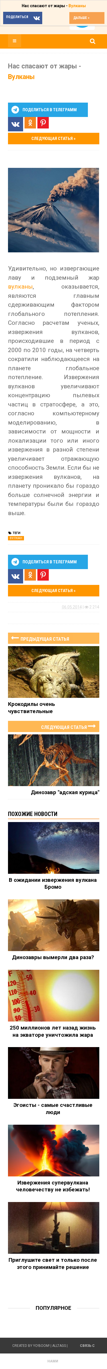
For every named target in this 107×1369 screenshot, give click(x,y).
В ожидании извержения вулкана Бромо (53, 883)
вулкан (16, 538)
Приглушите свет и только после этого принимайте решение (53, 1263)
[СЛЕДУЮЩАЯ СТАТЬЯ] (53, 721)
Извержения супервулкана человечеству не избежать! (53, 1186)
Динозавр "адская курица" (65, 792)
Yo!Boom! (41, 1346)
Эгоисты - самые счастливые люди (52, 1108)
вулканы (20, 286)
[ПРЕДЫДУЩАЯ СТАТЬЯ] (53, 632)
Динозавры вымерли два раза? (53, 957)
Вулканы (77, 5)
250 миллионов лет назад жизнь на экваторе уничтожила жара (53, 1031)
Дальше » (81, 18)
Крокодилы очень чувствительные (31, 708)
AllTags (59, 1346)
